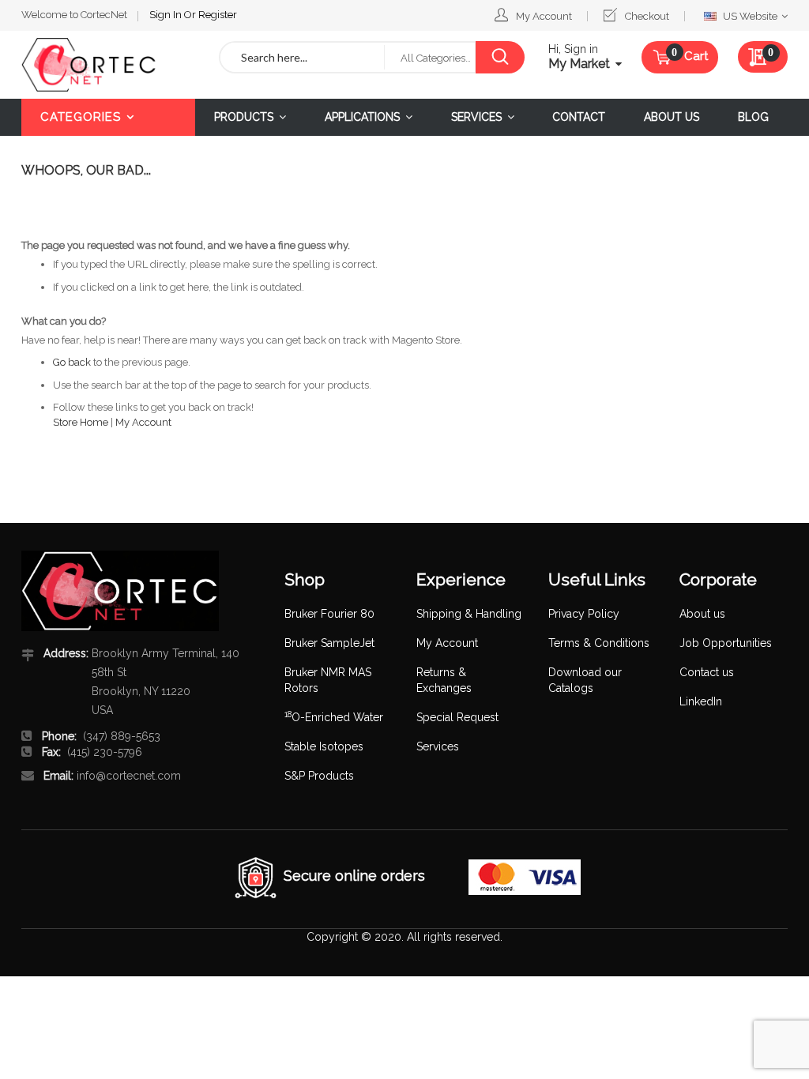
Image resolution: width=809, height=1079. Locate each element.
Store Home (80, 422)
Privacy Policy (583, 613)
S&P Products (319, 775)
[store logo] (108, 64)
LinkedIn (700, 701)
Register (217, 15)
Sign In (166, 15)
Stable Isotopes (323, 746)
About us (702, 613)
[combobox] (302, 57)
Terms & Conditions (598, 643)
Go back (72, 362)
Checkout (647, 16)
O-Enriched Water (333, 717)
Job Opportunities (725, 643)
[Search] (500, 57)
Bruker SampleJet (329, 643)
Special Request (457, 717)
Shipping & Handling (468, 613)
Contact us (706, 672)
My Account (544, 16)
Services (437, 746)
